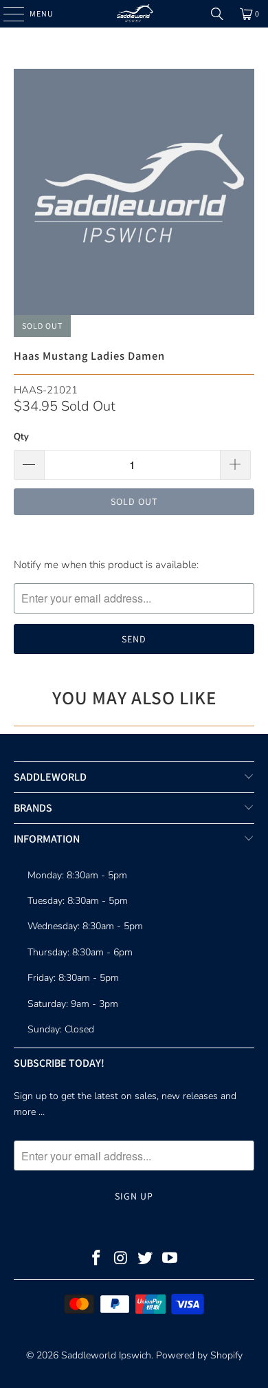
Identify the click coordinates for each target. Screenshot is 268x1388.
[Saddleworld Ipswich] (134, 14)
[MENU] (7, 14)
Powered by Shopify (199, 1355)
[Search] (217, 14)
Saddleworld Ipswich (106, 1355)
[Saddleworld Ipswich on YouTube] (170, 1259)
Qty (21, 437)
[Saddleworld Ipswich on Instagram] (121, 1259)
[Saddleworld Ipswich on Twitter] (145, 1259)
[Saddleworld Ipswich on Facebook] (97, 1259)
